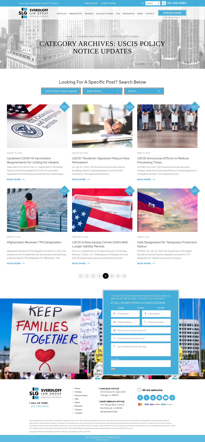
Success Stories (104, 13)
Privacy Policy (62, 432)
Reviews (89, 13)
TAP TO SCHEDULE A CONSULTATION (103, 438)
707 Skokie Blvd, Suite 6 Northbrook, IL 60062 (112, 406)
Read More (14, 179)
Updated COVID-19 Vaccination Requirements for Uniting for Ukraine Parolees (33, 162)
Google (153, 398)
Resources (129, 13)
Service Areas (81, 395)
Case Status (90, 3)
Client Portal (108, 3)
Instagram (159, 398)
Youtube (166, 398)
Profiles (61, 13)
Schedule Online (172, 13)
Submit (113, 369)
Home (77, 388)
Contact (150, 13)
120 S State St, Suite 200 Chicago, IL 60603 (113, 393)
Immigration (75, 13)
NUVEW (87, 432)
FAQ (118, 13)
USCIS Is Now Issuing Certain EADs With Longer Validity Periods (100, 244)
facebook (140, 398)
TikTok (172, 398)
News (140, 13)
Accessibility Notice (75, 432)
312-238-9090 (176, 3)
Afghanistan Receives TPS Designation (34, 242)
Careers (78, 409)
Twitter (146, 398)
